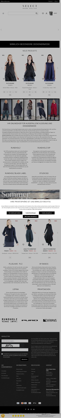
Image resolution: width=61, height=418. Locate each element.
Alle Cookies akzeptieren (31, 216)
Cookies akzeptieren (47, 213)
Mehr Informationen (37, 209)
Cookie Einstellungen (31, 213)
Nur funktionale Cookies (14, 213)
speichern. (29, 209)
